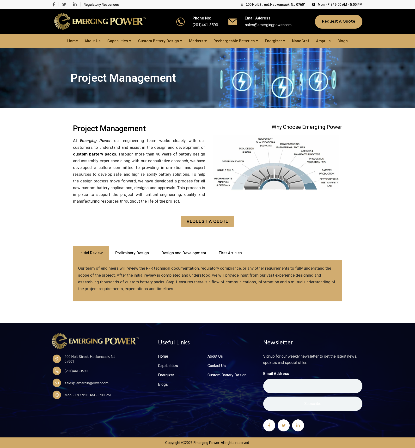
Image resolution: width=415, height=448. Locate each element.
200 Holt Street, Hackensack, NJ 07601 (276, 4)
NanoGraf (300, 41)
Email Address (276, 373)
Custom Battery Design (159, 41)
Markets (196, 41)
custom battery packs (94, 154)
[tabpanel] (207, 280)
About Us (93, 41)
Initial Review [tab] (91, 252)
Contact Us (217, 366)
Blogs (342, 41)
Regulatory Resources (101, 4)
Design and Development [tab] (183, 252)
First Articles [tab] (230, 252)
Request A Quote (338, 21)
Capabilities (118, 41)
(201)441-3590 (205, 25)
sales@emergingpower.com (268, 25)
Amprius (323, 41)
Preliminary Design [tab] (132, 252)
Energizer (274, 41)
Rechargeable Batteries (235, 41)
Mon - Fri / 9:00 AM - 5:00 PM (340, 4)
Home (72, 41)
